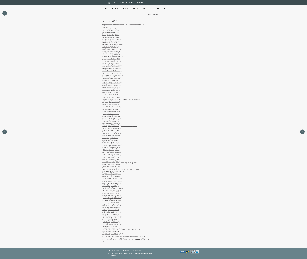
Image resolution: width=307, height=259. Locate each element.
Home (122, 2)
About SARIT (130, 2)
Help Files (140, 2)
